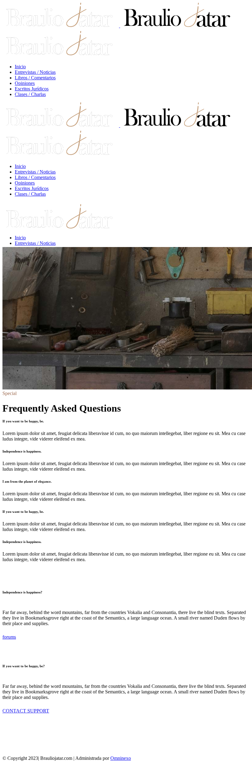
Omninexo (120, 758)
